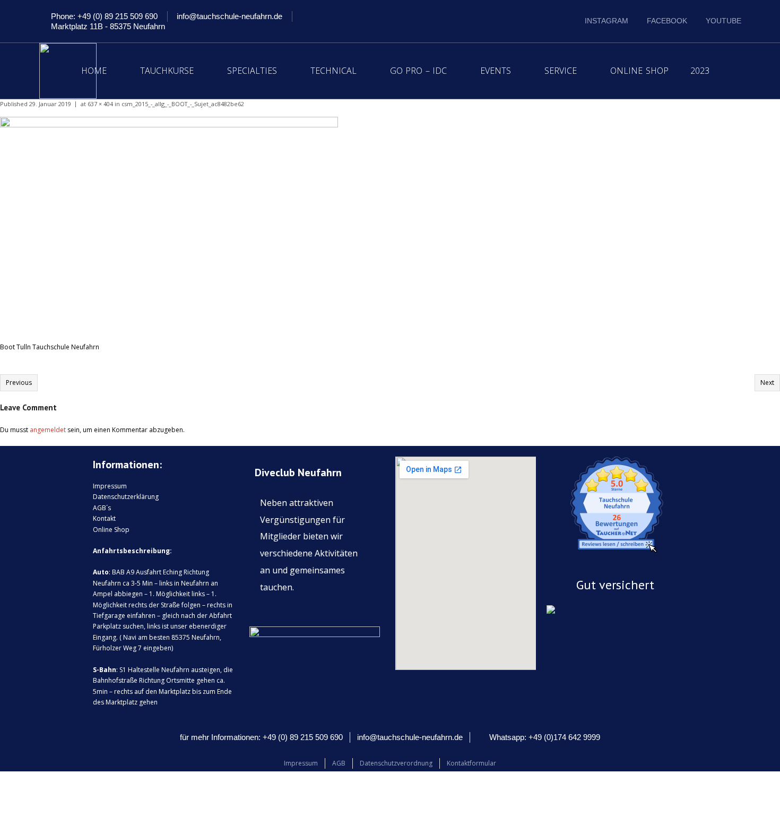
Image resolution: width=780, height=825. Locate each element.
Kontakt (104, 518)
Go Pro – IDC (418, 70)
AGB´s (102, 507)
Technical (333, 70)
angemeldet (48, 429)
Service (560, 70)
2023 (699, 70)
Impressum (110, 486)
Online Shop (639, 70)
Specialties (252, 70)
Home (94, 70)
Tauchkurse (167, 70)
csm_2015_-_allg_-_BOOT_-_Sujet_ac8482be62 (183, 104)
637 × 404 (100, 104)
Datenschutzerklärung (126, 496)
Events (495, 70)
